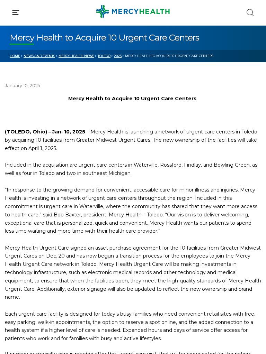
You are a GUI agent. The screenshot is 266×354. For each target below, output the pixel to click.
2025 (118, 56)
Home (15, 56)
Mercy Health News (76, 56)
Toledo (104, 56)
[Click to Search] (250, 13)
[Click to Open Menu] (16, 13)
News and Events (39, 56)
